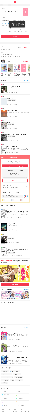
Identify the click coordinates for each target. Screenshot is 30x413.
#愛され (3, 261)
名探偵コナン (18, 377)
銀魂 (12, 380)
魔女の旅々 (17, 374)
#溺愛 (7, 261)
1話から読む (15, 36)
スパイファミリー (7, 374)
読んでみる (15, 284)
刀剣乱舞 (4, 383)
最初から (20, 47)
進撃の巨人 (5, 371)
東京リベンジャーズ (7, 377)
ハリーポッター (14, 371)
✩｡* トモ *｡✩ (4, 13)
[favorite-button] (10, 29)
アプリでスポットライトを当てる (15, 166)
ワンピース (19, 380)
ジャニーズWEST (6, 23)
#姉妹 (11, 261)
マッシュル (5, 380)
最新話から (26, 47)
